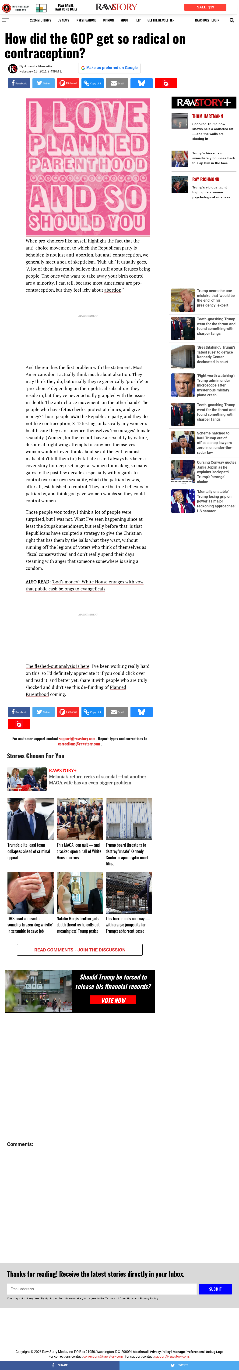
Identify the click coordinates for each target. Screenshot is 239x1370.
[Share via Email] (117, 83)
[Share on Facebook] (19, 83)
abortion (112, 290)
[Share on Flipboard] (68, 83)
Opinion (108, 20)
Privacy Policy (160, 1352)
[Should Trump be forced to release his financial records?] (38, 991)
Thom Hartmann (207, 116)
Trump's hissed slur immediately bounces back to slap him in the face (213, 158)
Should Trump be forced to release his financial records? (113, 981)
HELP (138, 20)
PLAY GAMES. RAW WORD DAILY (66, 7)
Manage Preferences (188, 1352)
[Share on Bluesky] (141, 83)
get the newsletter (161, 20)
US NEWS (63, 20)
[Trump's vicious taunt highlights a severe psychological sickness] (180, 184)
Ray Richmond (205, 179)
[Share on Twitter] (43, 83)
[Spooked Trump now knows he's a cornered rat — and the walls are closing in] (180, 121)
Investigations (86, 20)
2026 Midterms (40, 20)
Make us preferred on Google (112, 68)
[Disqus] (80, 1077)
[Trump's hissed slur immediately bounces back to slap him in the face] (180, 159)
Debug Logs (214, 1352)
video (124, 20)
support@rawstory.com (171, 1356)
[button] (232, 19)
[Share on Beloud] (166, 83)
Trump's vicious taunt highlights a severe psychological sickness (211, 192)
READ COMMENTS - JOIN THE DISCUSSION (80, 950)
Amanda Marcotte (38, 66)
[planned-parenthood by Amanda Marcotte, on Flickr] (88, 234)
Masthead (140, 1352)
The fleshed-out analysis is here (57, 666)
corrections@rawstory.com (79, 744)
